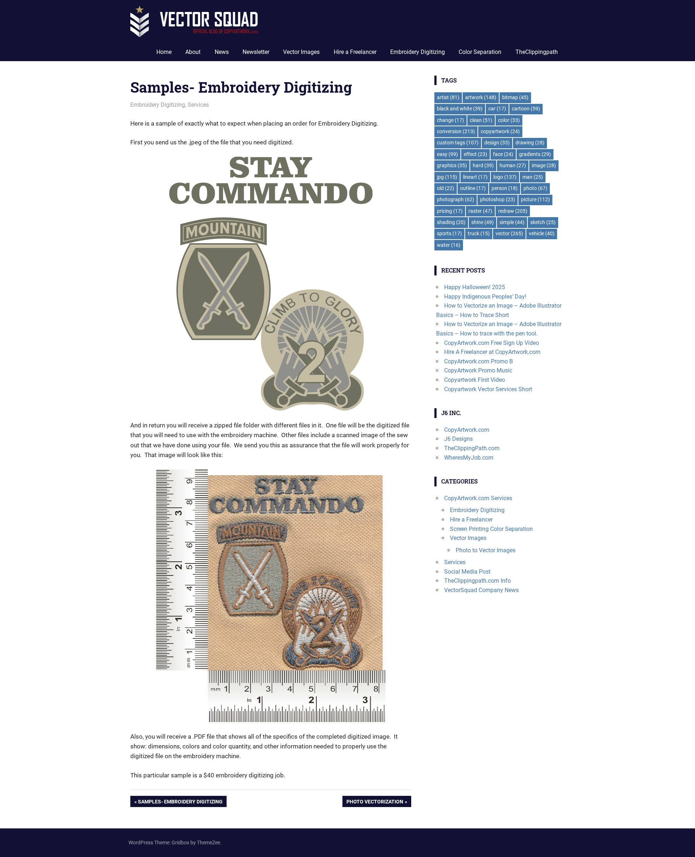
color (509, 120)
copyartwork (500, 131)
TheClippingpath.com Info (477, 580)
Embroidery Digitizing (417, 51)
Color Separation (480, 51)
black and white (460, 108)
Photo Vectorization (374, 802)
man (532, 177)
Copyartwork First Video (474, 379)
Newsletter (256, 51)
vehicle (542, 233)
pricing (450, 211)
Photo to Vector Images (485, 550)
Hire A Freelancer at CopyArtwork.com (492, 352)
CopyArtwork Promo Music (478, 370)
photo (535, 188)
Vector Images (301, 51)
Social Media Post (467, 571)
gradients (535, 154)
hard (483, 165)
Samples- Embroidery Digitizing (180, 802)
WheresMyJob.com (468, 457)
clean (481, 120)
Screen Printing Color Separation (491, 528)
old (445, 188)
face (503, 154)
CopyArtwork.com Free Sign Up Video (491, 342)
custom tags (458, 142)
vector (509, 233)
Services (198, 104)
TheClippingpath (536, 51)
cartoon (526, 108)
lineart (475, 177)
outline (473, 188)
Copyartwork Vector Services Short (488, 389)
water (448, 245)
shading (451, 222)
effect (475, 154)
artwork (480, 97)
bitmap (515, 97)
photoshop (497, 199)
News (222, 51)
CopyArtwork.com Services (478, 498)
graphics (452, 165)
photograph (455, 199)
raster (480, 211)
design (497, 142)
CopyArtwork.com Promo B (478, 361)
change (450, 120)
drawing (529, 142)
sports (449, 233)
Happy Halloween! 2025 (474, 287)
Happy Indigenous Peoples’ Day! (485, 296)
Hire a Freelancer (355, 51)
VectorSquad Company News (481, 590)
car (497, 108)
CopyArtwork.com (466, 429)
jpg (447, 177)
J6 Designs (458, 438)
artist (448, 97)
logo (505, 177)
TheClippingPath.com (472, 448)
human (513, 165)
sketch (543, 222)
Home (164, 51)
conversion (456, 131)
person (505, 188)
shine (482, 222)
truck (479, 233)
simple (512, 222)
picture (535, 199)
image (544, 165)
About (193, 51)
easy (447, 154)
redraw (512, 211)
